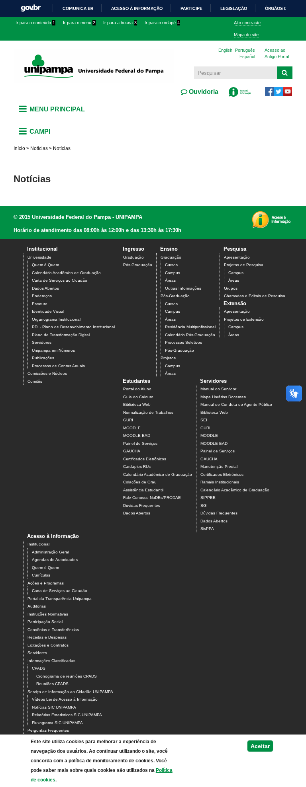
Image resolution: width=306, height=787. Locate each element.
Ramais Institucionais (219, 482)
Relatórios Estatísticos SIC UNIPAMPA (67, 715)
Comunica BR (78, 8)
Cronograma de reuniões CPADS (66, 676)
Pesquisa (235, 249)
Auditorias (36, 606)
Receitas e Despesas (47, 637)
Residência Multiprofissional (190, 327)
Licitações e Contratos (48, 645)
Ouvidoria (202, 91)
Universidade (39, 257)
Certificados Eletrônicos (144, 459)
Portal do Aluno (137, 389)
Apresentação (237, 257)
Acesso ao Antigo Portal (277, 53)
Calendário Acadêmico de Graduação (66, 273)
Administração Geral (50, 552)
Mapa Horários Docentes (223, 397)
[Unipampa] (94, 65)
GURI (128, 420)
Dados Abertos (45, 288)
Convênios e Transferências (53, 629)
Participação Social (45, 621)
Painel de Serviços (140, 443)
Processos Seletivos (183, 342)
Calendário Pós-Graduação (190, 335)
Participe (191, 8)
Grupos (230, 288)
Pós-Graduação (137, 265)
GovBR (31, 8)
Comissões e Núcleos (47, 373)
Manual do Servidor (218, 389)
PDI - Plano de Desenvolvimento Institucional (73, 327)
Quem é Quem (45, 265)
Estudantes (136, 381)
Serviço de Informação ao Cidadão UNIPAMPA (70, 692)
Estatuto (39, 304)
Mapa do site (246, 34)
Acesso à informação (137, 8)
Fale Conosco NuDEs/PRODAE (152, 497)
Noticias (39, 148)
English (225, 50)
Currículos (41, 575)
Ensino (169, 249)
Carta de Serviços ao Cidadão (59, 280)
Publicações (43, 358)
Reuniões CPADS (52, 684)
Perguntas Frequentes (48, 730)
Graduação (133, 257)
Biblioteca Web (137, 404)
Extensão (235, 303)
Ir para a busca (120, 22)
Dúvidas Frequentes (141, 505)
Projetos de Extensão (244, 319)
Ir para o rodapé (162, 22)
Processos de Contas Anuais (58, 366)
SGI (204, 505)
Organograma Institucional (56, 319)
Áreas (170, 280)
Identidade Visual (48, 311)
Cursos (171, 265)
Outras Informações (183, 288)
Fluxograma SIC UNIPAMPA (57, 723)
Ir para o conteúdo (35, 22)
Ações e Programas (45, 583)
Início (19, 148)
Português (245, 50)
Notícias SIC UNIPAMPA (54, 707)
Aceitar (260, 746)
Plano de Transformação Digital (61, 335)
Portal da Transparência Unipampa (59, 598)
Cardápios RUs (137, 466)
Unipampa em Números (53, 350)
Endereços (42, 296)
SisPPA (207, 528)
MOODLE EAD (136, 435)
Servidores (41, 342)
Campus (172, 273)
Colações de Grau (140, 482)
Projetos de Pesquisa (243, 265)
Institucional (42, 249)
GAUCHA (131, 451)
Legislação (233, 8)
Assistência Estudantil (143, 490)
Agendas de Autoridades (55, 559)
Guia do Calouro (138, 397)
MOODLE (132, 428)
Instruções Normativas (47, 614)
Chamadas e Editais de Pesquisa (254, 296)
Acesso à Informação (53, 536)
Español (247, 56)
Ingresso (133, 249)
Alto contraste (247, 22)
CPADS (38, 668)
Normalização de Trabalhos (148, 412)
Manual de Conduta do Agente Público (236, 404)
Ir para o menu (79, 22)
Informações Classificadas (51, 660)
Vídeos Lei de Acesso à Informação (65, 699)
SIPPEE (208, 497)
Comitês (34, 381)
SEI (203, 420)
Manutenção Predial (218, 466)
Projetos (168, 358)
